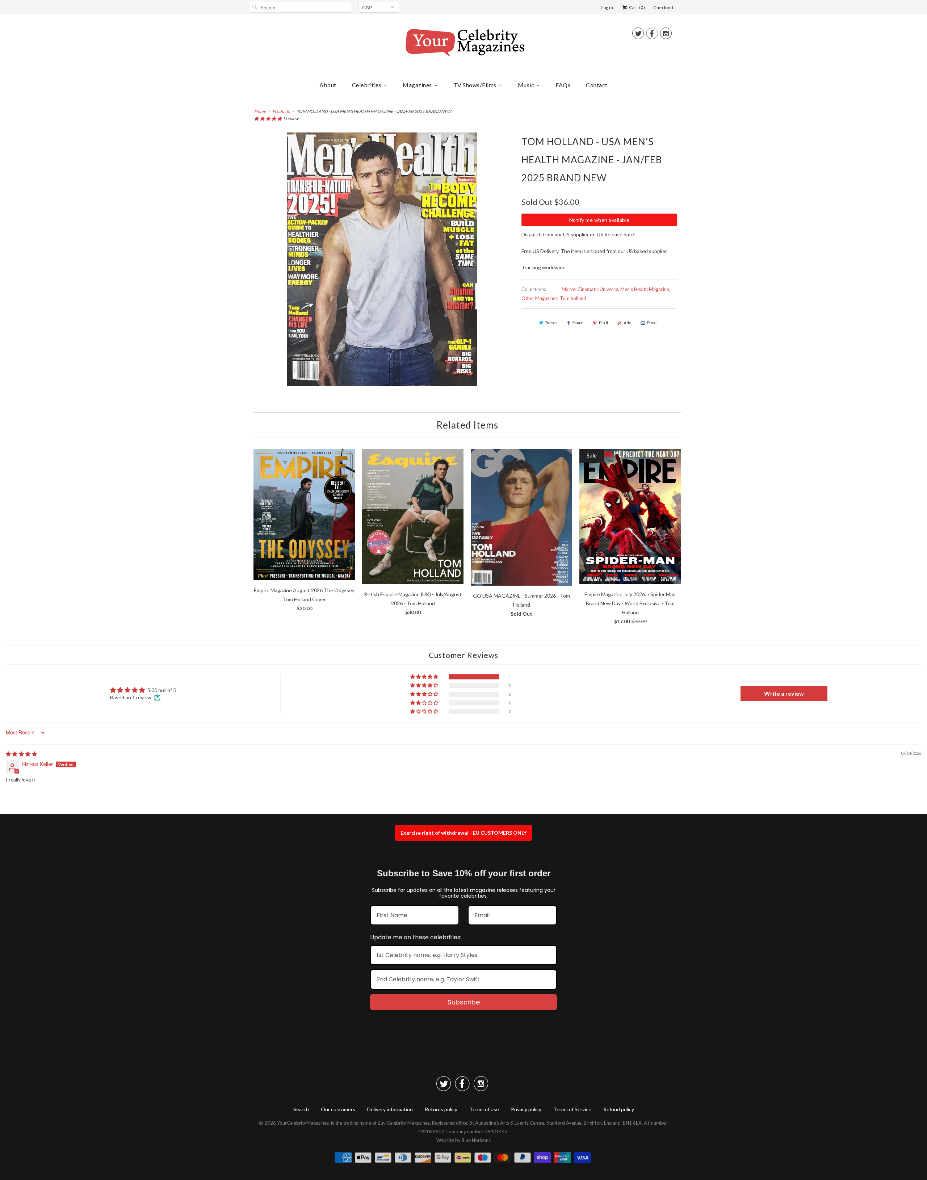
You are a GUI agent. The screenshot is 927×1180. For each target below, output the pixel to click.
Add (628, 322)
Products (281, 111)
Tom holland (573, 298)
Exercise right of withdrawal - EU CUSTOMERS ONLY (463, 833)
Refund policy (618, 1109)
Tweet (551, 322)
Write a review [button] (784, 693)
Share (577, 322)
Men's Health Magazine (644, 289)
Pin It (603, 322)
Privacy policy (526, 1109)
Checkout (663, 7)
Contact (597, 84)
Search (301, 1109)
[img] (21, 754)
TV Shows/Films (474, 84)
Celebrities (367, 84)
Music (526, 84)
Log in (607, 7)
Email (652, 322)
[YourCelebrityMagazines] (463, 45)
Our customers (338, 1109)
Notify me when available (599, 220)
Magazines (417, 84)
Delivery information (390, 1109)
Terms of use (484, 1109)
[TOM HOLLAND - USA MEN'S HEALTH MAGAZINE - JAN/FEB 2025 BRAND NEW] (382, 259)
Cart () (636, 7)
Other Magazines (539, 298)
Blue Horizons (476, 1140)
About (327, 84)
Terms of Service (572, 1109)
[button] (268, 118)
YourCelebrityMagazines (303, 1123)
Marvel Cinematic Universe (590, 289)
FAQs (562, 84)
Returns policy (441, 1109)
